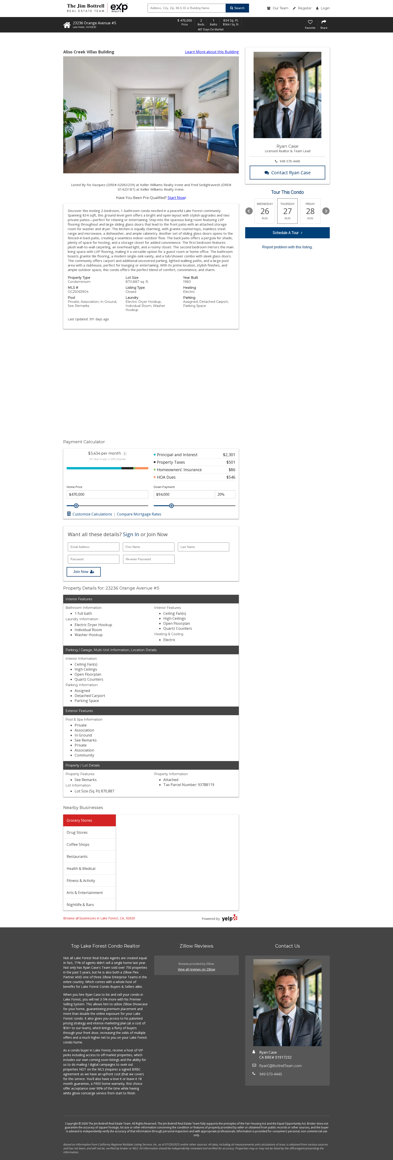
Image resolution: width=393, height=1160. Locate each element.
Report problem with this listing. (287, 247)
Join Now (80, 572)
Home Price (74, 487)
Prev (249, 211)
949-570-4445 (290, 161)
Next (326, 211)
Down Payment (164, 487)
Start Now (176, 197)
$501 (231, 462)
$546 (231, 477)
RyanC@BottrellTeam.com (280, 1066)
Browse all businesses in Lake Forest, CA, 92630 (99, 918)
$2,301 (229, 454)
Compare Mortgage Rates (139, 514)
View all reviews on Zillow (196, 969)
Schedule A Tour (286, 233)
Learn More (212, 51)
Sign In (131, 534)
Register (305, 8)
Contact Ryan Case (291, 172)
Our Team (280, 8)
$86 (232, 469)
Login (325, 8)
